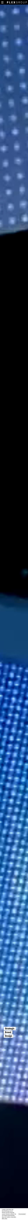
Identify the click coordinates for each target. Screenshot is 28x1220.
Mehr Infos (4, 1218)
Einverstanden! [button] (22, 1214)
